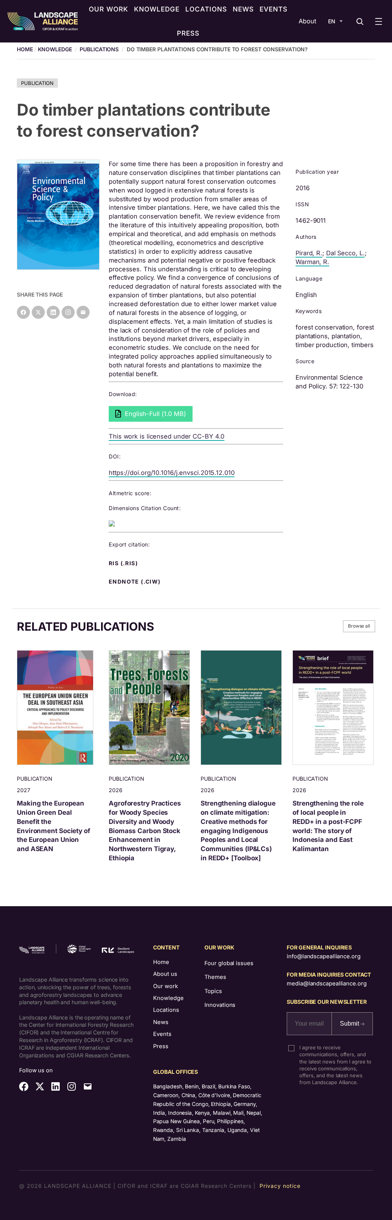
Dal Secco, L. (345, 253)
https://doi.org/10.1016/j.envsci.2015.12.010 (172, 472)
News (160, 1022)
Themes (215, 977)
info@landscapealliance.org (323, 956)
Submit (350, 1023)
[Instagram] (68, 312)
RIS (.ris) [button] (124, 563)
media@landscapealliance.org (326, 983)
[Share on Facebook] (23, 312)
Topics (213, 991)
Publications (99, 49)
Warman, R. (312, 262)
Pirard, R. (309, 253)
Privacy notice (280, 1185)
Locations (166, 1009)
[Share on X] (38, 312)
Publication (37, 83)
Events (162, 1034)
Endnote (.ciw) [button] (135, 582)
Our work (165, 986)
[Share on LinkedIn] (53, 312)
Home (161, 962)
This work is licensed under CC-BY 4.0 (166, 436)
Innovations (219, 1004)
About (307, 21)
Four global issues (228, 963)
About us (165, 973)
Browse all (359, 626)
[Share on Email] (83, 312)
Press (160, 1046)
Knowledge (55, 49)
